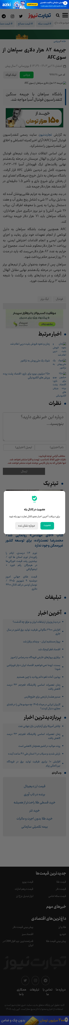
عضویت (47, 525)
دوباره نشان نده (26, 526)
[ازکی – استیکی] (34, 4)
